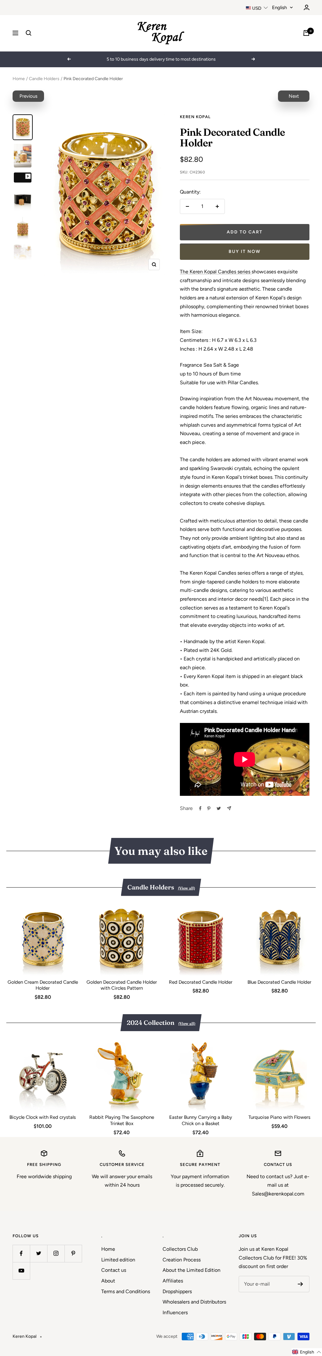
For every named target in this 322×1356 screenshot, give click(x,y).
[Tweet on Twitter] (218, 808)
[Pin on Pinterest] (208, 808)
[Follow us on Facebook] (21, 1253)
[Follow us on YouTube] (21, 1270)
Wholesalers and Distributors (194, 1302)
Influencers (175, 1312)
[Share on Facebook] (200, 808)
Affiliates (173, 1281)
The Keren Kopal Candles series (216, 272)
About (108, 1281)
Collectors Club (180, 1249)
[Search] (28, 33)
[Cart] (306, 33)
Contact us (113, 1270)
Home (19, 78)
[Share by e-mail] (229, 808)
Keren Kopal (195, 116)
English (279, 7)
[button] (306, 1352)
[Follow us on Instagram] (55, 1253)
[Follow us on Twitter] (38, 1253)
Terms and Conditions (125, 1291)
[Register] (300, 1284)
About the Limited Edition (191, 1270)
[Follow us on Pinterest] (73, 1253)
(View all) (186, 888)
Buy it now (245, 251)
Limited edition (118, 1260)
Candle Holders (44, 78)
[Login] (306, 7)
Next (294, 96)
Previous (28, 96)
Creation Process (182, 1260)
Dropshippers (177, 1291)
